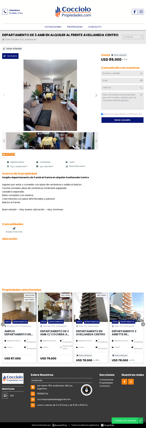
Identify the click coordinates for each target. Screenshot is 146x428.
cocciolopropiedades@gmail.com (54, 399)
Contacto (94, 27)
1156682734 (42, 393)
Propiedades (75, 27)
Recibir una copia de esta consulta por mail (122, 114)
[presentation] (3, 324)
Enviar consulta (122, 120)
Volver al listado (14, 48)
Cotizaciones (53, 27)
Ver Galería (12, 56)
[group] (50, 95)
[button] (96, 95)
